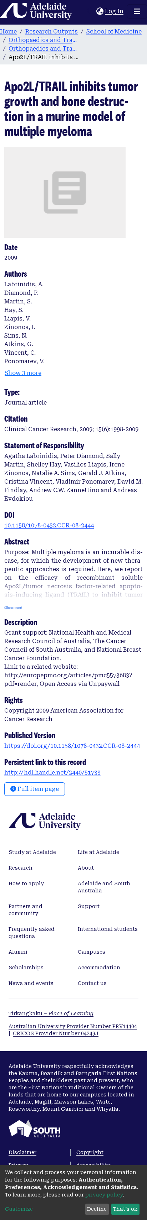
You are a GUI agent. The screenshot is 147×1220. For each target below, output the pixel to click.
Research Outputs (51, 31)
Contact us (92, 983)
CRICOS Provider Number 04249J (55, 1033)
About (86, 868)
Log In (114, 11)
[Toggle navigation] (137, 11)
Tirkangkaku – (51, 1013)
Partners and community (25, 909)
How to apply (26, 883)
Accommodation (99, 967)
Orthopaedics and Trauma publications (44, 48)
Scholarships (26, 967)
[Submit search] (90, 11)
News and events (31, 983)
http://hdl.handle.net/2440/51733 (52, 772)
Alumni (18, 952)
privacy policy (104, 1195)
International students (108, 929)
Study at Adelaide (32, 852)
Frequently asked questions (32, 932)
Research (20, 868)
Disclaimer (22, 1152)
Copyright (89, 1152)
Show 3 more (23, 373)
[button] (99, 11)
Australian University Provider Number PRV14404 (73, 1026)
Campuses (91, 952)
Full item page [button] (37, 789)
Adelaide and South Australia (104, 887)
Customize (19, 1209)
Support (89, 906)
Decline (97, 1209)
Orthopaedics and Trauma (44, 40)
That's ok (125, 1209)
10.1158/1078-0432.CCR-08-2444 (49, 525)
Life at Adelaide (98, 852)
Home (8, 31)
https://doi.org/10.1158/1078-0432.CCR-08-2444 (72, 745)
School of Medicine (114, 31)
